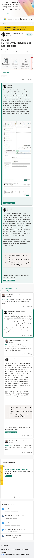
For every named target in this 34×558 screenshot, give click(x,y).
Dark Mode (8, 509)
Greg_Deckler (9, 294)
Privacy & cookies (15, 549)
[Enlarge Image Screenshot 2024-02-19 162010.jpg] (17, 168)
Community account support (13, 535)
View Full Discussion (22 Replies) (10, 288)
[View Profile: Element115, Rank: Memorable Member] (3, 34)
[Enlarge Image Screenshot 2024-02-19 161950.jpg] (17, 137)
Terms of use (24, 549)
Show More (6, 72)
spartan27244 (14, 511)
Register (25, 19)
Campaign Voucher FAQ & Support (14, 515)
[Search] (21, 19)
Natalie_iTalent (15, 538)
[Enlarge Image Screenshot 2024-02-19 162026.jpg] (17, 189)
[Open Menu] (31, 24)
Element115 (9, 33)
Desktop (5, 23)
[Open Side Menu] (2, 19)
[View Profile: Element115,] (4, 86)
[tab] (16, 497)
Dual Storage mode (10, 523)
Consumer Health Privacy (22, 554)
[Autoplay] (14, 497)
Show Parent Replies (5, 291)
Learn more (22, 29)
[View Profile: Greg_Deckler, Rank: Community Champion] (3, 295)
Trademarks (4, 552)
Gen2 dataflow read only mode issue (15, 529)
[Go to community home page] (11, 19)
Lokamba (15, 531)
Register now (5, 13)
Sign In (30, 19)
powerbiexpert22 (15, 525)
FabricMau (14, 518)
